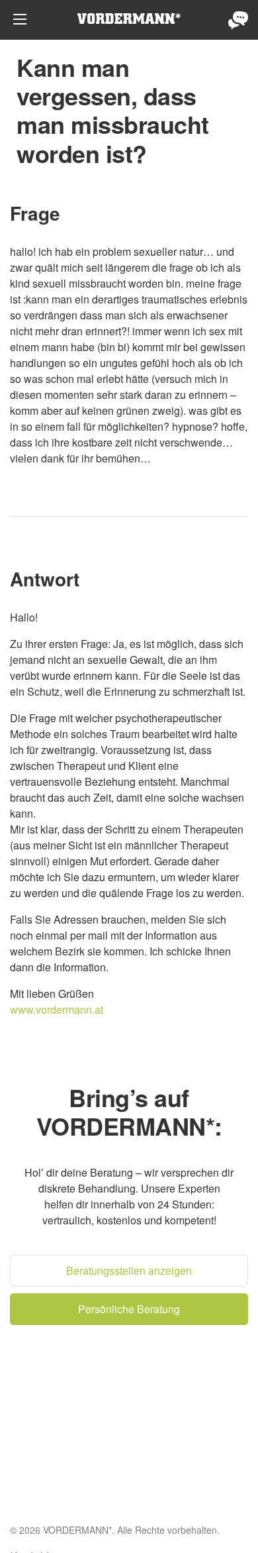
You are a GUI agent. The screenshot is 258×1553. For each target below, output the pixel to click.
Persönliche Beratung (238, 20)
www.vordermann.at (56, 1009)
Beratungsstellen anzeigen (129, 1270)
